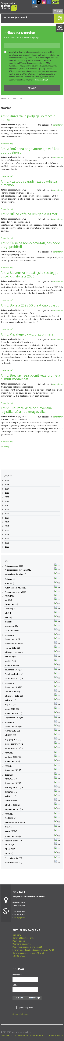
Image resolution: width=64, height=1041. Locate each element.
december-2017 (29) (14, 643)
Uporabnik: (17, 974)
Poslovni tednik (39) (13, 840)
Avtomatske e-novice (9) (15, 587)
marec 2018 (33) (12, 709)
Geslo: (15, 984)
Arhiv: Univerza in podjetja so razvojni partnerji (28, 118)
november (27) (11, 626)
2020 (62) (9, 753)
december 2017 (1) (13, 639)
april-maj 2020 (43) (13, 757)
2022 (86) (9, 774)
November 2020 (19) (13, 761)
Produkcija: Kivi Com (56, 1035)
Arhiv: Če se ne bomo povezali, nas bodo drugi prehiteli (30, 245)
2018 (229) (9, 683)
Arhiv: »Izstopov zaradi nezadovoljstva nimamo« (29, 183)
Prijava (32, 88)
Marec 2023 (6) (11, 831)
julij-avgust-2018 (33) (14, 696)
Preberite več (7, 143)
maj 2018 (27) (10, 704)
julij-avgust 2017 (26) (14, 652)
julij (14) (8, 613)
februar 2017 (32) (12, 648)
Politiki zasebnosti (41, 80)
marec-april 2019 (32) (14, 743)
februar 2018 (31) (12, 691)
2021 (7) (8, 766)
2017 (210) (9, 635)
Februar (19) (10, 608)
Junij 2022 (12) (11, 791)
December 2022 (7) (13, 783)
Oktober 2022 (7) (12, 805)
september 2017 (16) (14, 678)
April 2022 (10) (11, 778)
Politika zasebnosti (21, 1035)
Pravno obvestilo (6, 1035)
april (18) (8, 600)
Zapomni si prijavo (25, 1007)
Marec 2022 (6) (11, 800)
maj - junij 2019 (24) (13, 739)
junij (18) (8, 617)
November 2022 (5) (13, 836)
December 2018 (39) (13, 687)
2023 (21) (9, 814)
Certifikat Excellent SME (23, 937)
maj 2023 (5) (10, 826)
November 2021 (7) (13, 770)
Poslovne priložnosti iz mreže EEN (27, 947)
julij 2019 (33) (10, 735)
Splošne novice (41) (13, 862)
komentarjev (57, 124)
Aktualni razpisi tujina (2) (15, 574)
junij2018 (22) (10, 700)
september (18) (12, 630)
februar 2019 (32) (12, 730)
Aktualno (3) (10, 579)
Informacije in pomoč (9, 99)
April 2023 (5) (10, 818)
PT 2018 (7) (9, 853)
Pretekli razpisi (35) (13, 858)
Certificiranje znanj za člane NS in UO (29, 953)
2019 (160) (9, 722)
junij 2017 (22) (11, 656)
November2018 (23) (13, 713)
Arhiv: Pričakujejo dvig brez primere (27, 334)
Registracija (34, 997)
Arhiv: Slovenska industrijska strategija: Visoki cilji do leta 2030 (30, 274)
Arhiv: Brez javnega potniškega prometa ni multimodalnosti (30, 377)
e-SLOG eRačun (19, 956)
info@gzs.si (19, 917)
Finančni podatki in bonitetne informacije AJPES (33, 950)
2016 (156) (9, 596)
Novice (22, 99)
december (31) (11, 604)
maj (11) (8, 621)
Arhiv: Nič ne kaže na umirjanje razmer (29, 214)
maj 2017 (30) (10, 661)
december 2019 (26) (13, 726)
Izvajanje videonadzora (38, 1035)
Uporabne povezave (22, 943)
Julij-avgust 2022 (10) (14, 787)
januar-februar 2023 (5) (15, 822)
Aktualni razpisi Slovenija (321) (18, 569)
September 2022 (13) (14, 809)
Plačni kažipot (19, 940)
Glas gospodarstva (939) (15, 592)
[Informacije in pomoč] (9, 6)
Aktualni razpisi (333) (14, 566)
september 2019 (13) (14, 748)
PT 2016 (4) (9, 844)
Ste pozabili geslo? (21, 1014)
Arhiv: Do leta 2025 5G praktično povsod (30, 305)
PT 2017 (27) (10, 849)
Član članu (17, 934)
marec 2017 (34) (12, 665)
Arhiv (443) (9, 583)
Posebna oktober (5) (14, 674)
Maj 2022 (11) (10, 796)
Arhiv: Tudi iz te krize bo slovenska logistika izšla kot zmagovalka (26, 410)
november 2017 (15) (13, 669)
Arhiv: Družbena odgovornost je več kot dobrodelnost (30, 150)
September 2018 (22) (14, 717)
